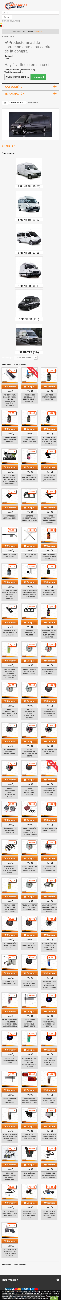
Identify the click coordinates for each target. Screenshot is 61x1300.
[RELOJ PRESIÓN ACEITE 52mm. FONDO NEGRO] (49, 847)
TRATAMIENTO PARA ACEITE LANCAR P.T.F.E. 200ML (49, 1100)
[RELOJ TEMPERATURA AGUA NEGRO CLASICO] (29, 768)
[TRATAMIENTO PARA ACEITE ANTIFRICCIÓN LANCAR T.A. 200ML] (49, 962)
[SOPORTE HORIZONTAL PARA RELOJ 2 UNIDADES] (29, 496)
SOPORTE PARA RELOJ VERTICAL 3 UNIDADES (10, 633)
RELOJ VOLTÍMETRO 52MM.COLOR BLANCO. (49, 671)
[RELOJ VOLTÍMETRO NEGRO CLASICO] (49, 809)
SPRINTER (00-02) (29, 219)
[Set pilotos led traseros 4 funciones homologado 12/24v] (29, 1079)
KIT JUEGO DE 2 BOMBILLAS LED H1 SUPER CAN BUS (10, 1213)
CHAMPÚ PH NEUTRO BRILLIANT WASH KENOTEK (29, 478)
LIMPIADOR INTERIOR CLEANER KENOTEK (49, 397)
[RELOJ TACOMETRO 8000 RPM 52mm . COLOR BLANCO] (29, 885)
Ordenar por (7, 357)
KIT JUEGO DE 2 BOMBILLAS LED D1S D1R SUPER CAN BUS (10, 1252)
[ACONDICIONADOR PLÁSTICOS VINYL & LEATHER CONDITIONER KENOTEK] (10, 571)
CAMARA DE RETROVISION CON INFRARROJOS (29, 1137)
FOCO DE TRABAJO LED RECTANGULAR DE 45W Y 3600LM (49, 1137)
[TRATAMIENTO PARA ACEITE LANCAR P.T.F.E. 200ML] (49, 1079)
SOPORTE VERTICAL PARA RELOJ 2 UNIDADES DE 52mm (49, 519)
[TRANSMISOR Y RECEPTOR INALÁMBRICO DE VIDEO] (10, 847)
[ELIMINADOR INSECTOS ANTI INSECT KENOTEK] (29, 418)
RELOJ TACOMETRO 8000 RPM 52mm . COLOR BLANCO (29, 907)
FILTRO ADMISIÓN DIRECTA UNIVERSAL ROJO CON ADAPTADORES (29, 831)
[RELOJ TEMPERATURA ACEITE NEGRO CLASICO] (49, 690)
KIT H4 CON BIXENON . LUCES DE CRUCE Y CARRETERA (9, 1176)
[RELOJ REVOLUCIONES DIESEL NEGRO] (29, 962)
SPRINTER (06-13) (29, 286)
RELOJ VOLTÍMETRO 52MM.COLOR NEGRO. (49, 752)
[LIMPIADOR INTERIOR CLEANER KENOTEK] (49, 375)
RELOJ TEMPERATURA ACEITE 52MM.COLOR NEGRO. (9, 792)
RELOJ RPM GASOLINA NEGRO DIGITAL (10, 1060)
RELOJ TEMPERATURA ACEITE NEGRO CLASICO (49, 712)
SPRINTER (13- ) (29, 319)
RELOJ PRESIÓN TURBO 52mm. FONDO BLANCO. (29, 671)
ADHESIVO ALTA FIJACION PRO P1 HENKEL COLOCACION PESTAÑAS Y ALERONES (9, 400)
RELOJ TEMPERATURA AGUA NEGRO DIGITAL (49, 1061)
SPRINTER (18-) (29, 352)
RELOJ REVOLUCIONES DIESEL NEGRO (29, 984)
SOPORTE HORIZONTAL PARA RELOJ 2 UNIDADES (29, 518)
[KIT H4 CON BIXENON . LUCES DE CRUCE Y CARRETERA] (10, 1153)
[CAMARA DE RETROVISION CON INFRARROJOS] (29, 1115)
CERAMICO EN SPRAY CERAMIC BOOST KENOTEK (49, 592)
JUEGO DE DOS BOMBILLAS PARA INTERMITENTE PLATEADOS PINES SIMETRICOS (10, 480)
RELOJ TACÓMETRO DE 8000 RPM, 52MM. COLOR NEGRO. (49, 946)
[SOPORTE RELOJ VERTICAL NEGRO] (10, 496)
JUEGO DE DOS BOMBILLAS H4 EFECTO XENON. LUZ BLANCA (29, 398)
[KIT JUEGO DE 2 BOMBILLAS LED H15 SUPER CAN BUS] (29, 1192)
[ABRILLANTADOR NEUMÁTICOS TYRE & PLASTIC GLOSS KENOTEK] (49, 418)
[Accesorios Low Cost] (30, 6)
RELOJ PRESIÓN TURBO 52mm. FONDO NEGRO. (10, 752)
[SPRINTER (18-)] (29, 337)
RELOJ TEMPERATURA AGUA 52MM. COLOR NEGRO (29, 753)
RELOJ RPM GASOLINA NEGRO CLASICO (29, 945)
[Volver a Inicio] (5, 103)
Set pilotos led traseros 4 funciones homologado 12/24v (29, 1100)
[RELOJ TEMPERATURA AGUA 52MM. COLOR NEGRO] (29, 730)
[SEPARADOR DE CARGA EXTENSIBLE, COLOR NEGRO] (29, 1000)
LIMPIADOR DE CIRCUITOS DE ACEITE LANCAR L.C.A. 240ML (10, 908)
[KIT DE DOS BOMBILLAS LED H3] (10, 962)
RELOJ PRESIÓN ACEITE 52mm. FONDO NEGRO (49, 869)
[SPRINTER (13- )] (29, 303)
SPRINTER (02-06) (29, 252)
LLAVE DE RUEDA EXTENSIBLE (9, 555)
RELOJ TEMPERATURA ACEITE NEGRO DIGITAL (49, 1023)
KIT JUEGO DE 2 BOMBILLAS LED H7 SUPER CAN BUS (49, 1175)
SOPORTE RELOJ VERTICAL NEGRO (9, 517)
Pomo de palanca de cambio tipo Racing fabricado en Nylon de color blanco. (29, 593)
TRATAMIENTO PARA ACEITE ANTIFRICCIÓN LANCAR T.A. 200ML (49, 985)
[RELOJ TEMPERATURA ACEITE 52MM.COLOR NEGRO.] (10, 768)
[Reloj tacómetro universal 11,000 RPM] (29, 1153)
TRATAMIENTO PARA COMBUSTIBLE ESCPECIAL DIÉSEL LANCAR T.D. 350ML (9, 1023)
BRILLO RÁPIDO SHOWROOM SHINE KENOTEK (49, 556)
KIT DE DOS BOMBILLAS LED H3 (10, 982)
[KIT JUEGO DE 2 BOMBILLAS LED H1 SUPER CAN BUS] (10, 1192)
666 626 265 (38, 31)
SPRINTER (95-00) (29, 186)
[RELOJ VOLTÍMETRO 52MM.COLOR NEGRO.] (49, 730)
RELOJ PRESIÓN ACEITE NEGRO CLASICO (10, 945)
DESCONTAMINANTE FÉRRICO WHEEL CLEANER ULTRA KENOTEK (49, 634)
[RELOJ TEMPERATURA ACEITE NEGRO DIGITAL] (49, 1000)
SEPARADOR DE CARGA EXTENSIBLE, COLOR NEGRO (29, 1023)
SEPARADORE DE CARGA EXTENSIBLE (9, 1100)
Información (15, 93)
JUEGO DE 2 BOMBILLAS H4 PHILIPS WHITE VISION (49, 791)
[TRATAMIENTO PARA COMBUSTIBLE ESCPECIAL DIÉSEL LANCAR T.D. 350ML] (10, 1000)
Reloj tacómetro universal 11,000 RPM (29, 1175)
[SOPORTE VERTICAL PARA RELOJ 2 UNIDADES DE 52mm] (49, 496)
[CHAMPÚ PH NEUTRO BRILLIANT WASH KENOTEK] (29, 456)
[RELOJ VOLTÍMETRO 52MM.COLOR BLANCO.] (49, 649)
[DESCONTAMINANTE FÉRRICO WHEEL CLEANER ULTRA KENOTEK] (49, 611)
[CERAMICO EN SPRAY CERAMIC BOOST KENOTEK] (49, 571)
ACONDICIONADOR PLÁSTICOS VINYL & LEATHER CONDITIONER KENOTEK (9, 595)
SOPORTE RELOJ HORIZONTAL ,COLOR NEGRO (49, 478)
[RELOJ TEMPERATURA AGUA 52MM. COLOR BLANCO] (10, 690)
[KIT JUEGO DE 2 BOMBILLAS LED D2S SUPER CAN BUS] (49, 1192)
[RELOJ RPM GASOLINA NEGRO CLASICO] (29, 924)
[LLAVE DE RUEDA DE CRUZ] (29, 535)
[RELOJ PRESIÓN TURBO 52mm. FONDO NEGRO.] (10, 730)
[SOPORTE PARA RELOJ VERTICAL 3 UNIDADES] (10, 611)
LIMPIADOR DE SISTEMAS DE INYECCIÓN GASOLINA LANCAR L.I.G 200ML (10, 673)
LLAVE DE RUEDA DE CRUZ (29, 555)
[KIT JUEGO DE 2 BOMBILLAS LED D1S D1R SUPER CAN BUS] (10, 1230)
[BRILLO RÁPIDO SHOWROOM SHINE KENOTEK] (49, 535)
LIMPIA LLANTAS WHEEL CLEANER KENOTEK (9, 439)
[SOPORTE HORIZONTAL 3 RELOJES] (29, 611)
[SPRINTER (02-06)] (29, 237)
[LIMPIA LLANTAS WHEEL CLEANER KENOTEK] (10, 418)
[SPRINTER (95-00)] (29, 171)
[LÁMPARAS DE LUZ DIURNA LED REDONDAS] (10, 809)
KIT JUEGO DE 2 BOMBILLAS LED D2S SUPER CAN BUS (49, 1214)
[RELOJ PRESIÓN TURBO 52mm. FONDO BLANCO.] (29, 649)
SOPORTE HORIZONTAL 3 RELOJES (29, 633)
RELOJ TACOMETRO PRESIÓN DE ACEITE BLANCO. (29, 869)
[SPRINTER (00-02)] (29, 204)
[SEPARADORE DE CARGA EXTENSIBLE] (10, 1079)
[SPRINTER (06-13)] (29, 270)
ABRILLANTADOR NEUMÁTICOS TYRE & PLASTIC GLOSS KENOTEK (49, 440)
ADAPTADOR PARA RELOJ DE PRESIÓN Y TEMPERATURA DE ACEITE (49, 908)
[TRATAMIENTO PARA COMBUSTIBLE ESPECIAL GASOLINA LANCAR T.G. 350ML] (29, 1038)
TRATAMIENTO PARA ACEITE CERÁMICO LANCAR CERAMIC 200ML (9, 1138)
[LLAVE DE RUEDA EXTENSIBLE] (10, 535)
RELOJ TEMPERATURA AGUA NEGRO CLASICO (29, 791)
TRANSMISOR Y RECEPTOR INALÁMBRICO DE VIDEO (9, 870)
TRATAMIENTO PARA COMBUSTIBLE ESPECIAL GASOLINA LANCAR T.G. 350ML (29, 1062)
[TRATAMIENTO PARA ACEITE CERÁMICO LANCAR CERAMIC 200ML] (10, 1115)
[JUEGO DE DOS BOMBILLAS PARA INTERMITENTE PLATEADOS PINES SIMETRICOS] (10, 456)
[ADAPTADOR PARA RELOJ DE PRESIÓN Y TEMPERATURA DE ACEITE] (49, 885)
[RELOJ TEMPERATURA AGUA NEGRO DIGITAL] (49, 1038)
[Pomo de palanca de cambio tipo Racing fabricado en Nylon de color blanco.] (29, 571)
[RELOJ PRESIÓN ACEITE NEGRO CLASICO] (10, 924)
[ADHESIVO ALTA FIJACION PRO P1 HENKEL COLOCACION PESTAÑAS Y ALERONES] (10, 375)
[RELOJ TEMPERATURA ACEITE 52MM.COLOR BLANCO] (29, 690)
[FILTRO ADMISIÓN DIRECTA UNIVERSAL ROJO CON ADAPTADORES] (29, 809)
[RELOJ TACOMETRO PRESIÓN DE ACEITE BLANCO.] (29, 847)
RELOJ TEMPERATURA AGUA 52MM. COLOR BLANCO (9, 712)
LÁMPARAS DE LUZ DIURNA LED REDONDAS (10, 830)
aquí (46, 1298)
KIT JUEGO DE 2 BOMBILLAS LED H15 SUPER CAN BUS (29, 1214)
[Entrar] (16, 20)
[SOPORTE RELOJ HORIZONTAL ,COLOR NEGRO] (49, 456)
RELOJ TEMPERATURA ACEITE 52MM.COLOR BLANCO (29, 713)
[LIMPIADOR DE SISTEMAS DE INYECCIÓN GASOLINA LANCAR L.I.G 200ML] (10, 649)
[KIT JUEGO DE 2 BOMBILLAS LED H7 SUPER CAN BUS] (49, 1153)
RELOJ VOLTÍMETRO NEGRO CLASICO (49, 829)
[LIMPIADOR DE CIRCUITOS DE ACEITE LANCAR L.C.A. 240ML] (10, 885)
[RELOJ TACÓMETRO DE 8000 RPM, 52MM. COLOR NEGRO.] (49, 924)
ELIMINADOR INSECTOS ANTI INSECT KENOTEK (29, 439)
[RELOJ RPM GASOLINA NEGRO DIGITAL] (10, 1038)
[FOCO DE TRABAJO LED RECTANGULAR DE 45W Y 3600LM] (49, 1115)
